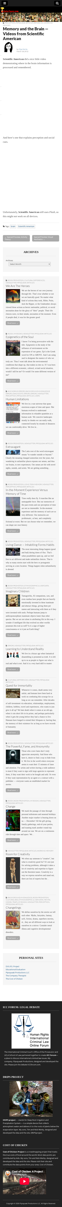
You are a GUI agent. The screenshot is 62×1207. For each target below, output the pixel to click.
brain (13, 226)
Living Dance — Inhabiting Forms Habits (30, 544)
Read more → (12, 323)
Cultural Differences (34, 280)
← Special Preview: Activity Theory (16, 238)
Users (37, 396)
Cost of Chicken (46, 1164)
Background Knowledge (20, 897)
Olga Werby (23, 49)
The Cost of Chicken (14, 979)
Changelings (13, 907)
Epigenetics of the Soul (20, 337)
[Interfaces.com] (31, 14)
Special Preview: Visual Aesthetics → (43, 238)
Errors (34, 393)
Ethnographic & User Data (36, 586)
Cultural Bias (12, 900)
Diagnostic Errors (21, 393)
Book (10, 334)
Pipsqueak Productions (23, 1061)
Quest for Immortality (19, 685)
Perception (10, 23)
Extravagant (13, 446)
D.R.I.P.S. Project (12, 966)
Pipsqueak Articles (24, 23)
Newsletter (11, 283)
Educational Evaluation (15, 969)
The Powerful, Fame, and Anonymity (28, 746)
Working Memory (45, 851)
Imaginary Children (17, 591)
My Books (18, 334)
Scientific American (26, 226)
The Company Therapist (16, 975)
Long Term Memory (33, 484)
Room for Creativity (18, 854)
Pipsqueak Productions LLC (17, 972)
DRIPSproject (36, 1133)
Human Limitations (17, 399)
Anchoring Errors (16, 391)
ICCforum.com (34, 1064)
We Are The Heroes (18, 286)
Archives (9, 260)
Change (10, 806)
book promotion (16, 280)
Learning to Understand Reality (25, 649)
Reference (39, 23)
